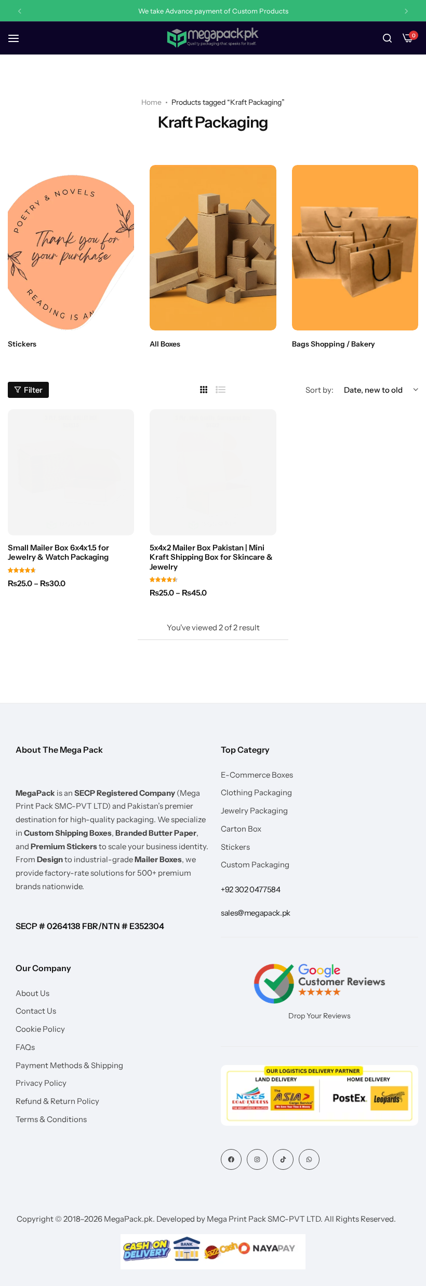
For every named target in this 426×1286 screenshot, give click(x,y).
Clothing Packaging (256, 792)
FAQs (25, 1047)
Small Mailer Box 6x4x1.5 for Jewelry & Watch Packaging (58, 552)
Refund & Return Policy (57, 1101)
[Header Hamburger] (19, 38)
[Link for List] (221, 390)
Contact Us (36, 1011)
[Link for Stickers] (71, 247)
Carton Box (241, 829)
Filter (33, 390)
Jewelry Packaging (254, 810)
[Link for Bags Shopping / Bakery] (355, 247)
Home (151, 102)
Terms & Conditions (51, 1119)
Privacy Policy (41, 1083)
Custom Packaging (255, 864)
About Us (32, 993)
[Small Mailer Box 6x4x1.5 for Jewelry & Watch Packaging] (71, 472)
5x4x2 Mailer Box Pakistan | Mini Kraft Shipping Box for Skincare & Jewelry (211, 557)
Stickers (235, 847)
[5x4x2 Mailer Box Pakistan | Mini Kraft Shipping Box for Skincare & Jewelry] (213, 472)
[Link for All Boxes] (213, 247)
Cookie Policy (40, 1029)
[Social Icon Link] (231, 1159)
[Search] (387, 38)
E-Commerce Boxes (257, 775)
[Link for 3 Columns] (204, 390)
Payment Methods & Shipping (69, 1065)
